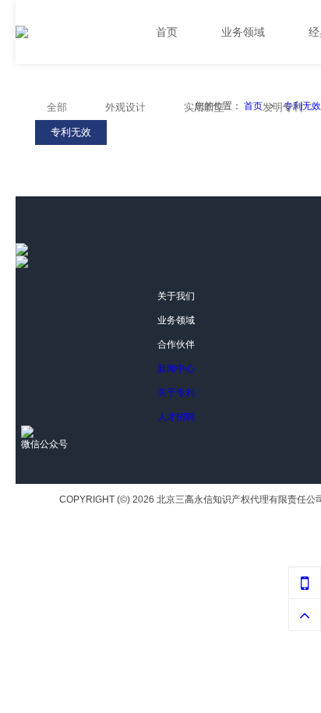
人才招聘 (176, 416)
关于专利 (176, 392)
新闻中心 (176, 368)
